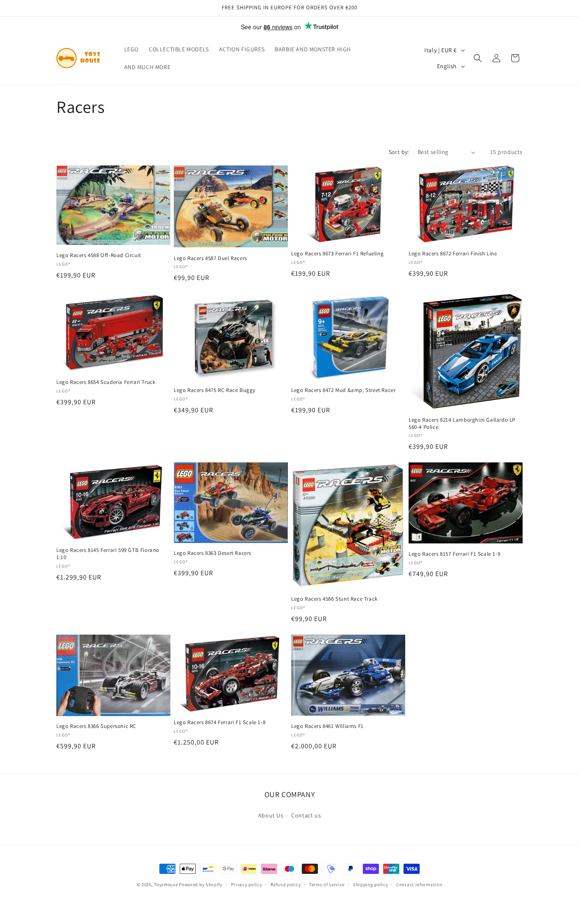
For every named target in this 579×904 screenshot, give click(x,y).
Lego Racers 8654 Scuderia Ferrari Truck (105, 381)
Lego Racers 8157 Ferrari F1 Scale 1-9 (454, 554)
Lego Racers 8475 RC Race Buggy (215, 389)
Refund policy (285, 884)
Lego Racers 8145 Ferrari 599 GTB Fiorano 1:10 (107, 554)
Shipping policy (370, 884)
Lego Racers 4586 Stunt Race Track (334, 599)
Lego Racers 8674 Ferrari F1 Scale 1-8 (219, 722)
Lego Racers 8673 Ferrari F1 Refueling (337, 253)
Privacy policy (246, 884)
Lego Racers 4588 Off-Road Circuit (98, 255)
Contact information (419, 884)
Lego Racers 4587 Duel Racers (210, 258)
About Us (271, 815)
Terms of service (327, 884)
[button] (477, 58)
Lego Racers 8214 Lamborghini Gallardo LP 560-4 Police (462, 423)
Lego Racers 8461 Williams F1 (327, 726)
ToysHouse (166, 884)
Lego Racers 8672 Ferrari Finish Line (453, 253)
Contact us (306, 815)
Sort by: (399, 152)
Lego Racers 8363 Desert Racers (212, 553)
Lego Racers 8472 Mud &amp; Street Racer (343, 389)
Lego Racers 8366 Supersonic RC (96, 726)
